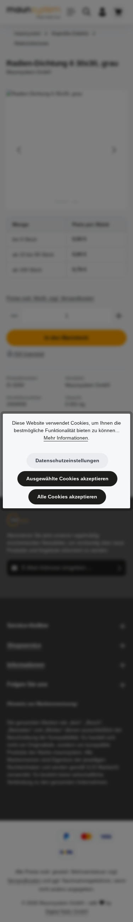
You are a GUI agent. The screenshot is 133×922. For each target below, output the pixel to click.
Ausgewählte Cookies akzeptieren (67, 478)
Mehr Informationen (66, 438)
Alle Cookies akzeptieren (67, 496)
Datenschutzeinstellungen (67, 460)
